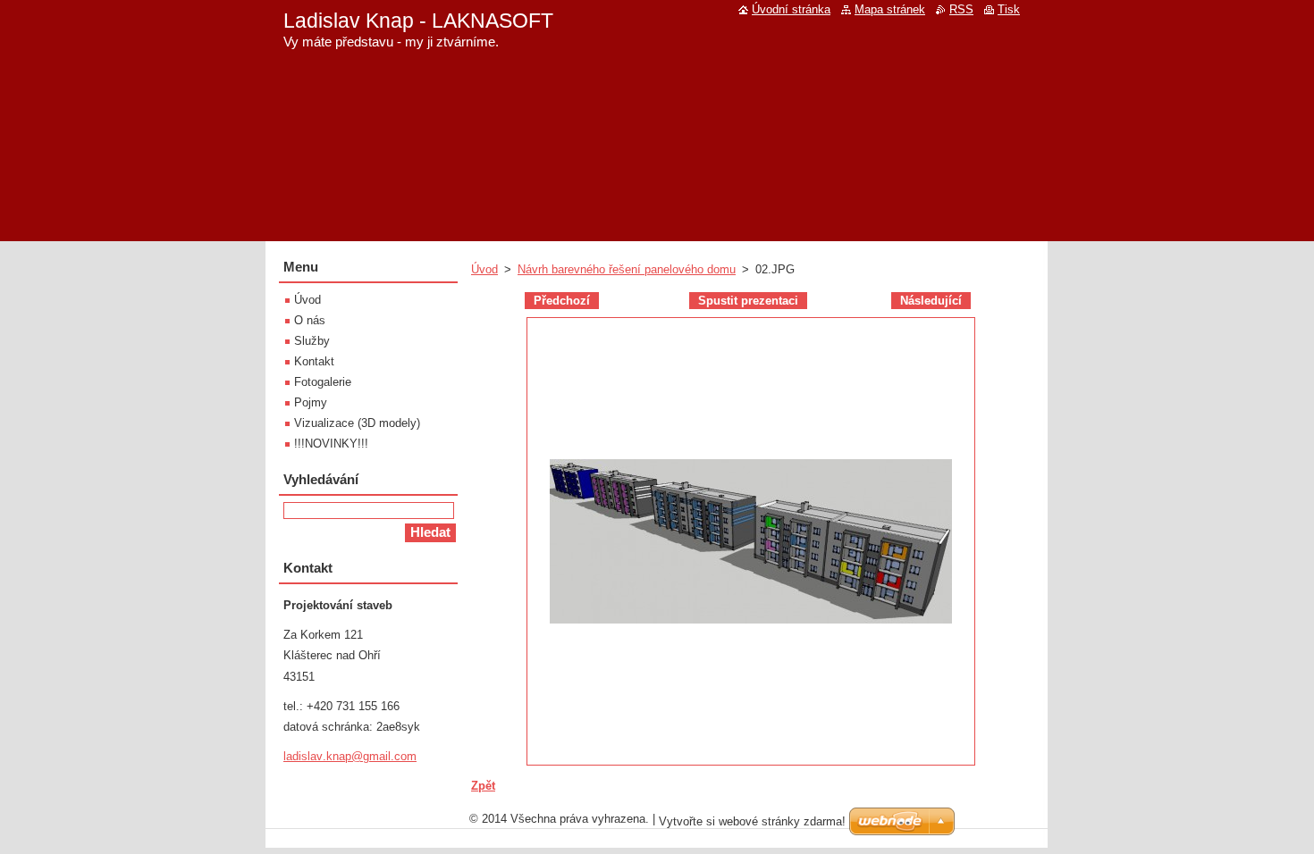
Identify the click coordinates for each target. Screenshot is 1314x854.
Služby (312, 340)
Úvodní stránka (791, 9)
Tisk (1009, 9)
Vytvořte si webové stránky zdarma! (752, 821)
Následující (931, 300)
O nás (309, 320)
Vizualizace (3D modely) (357, 423)
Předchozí (562, 300)
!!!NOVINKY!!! (331, 443)
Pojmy (310, 402)
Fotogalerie (322, 382)
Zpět (483, 785)
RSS (961, 9)
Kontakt (314, 361)
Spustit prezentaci (748, 300)
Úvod (484, 269)
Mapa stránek (890, 9)
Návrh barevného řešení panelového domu (627, 269)
